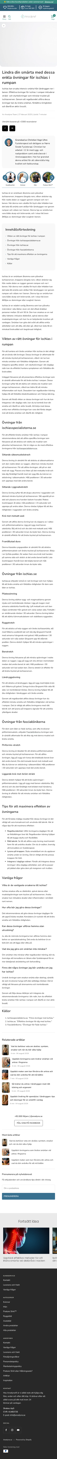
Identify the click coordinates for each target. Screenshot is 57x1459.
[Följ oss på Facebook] (6, 1430)
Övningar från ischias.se (16, 245)
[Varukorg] (52, 16)
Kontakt (6, 1280)
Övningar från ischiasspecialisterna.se (22, 240)
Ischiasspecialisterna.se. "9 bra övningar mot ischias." (30, 1018)
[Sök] (9, 16)
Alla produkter (9, 1330)
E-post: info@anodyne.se (14, 1415)
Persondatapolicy (11, 1361)
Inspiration (7, 1380)
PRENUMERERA (11, 1196)
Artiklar (6, 1375)
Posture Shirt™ (10, 1311)
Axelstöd (7, 1321)
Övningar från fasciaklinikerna (19, 249)
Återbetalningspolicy (12, 1366)
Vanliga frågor (12, 259)
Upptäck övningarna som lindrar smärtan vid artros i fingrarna (31, 1152)
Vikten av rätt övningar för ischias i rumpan (25, 236)
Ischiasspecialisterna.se (27, 448)
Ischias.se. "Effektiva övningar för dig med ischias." (29, 1021)
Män (5, 1306)
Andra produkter (10, 1325)
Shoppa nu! (49, 2)
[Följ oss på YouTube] (18, 1430)
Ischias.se (6, 581)
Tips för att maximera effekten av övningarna (26, 254)
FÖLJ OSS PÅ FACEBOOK (28, 1123)
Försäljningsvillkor (11, 1356)
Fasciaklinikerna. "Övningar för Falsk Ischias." (27, 1024)
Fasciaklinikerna (34, 732)
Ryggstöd (7, 1316)
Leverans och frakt (11, 1285)
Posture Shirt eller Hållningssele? (17, 1371)
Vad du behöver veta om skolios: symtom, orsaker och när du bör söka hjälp (31, 1142)
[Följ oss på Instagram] (12, 1430)
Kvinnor (6, 1302)
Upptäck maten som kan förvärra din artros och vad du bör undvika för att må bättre (32, 1162)
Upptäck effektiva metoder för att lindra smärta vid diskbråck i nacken (24, 1259)
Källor (8, 263)
